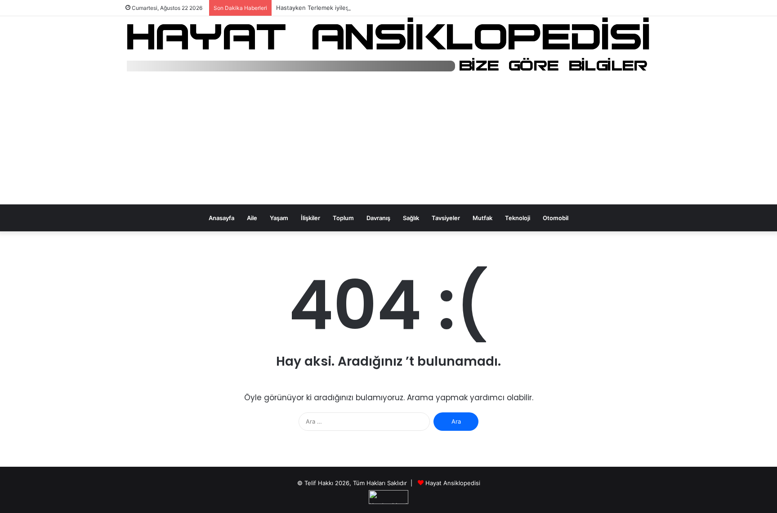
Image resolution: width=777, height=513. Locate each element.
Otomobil (555, 217)
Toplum (343, 217)
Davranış (378, 217)
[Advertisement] (388, 141)
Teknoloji (517, 217)
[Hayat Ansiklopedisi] (389, 45)
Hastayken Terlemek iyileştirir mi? (323, 7)
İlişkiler (310, 217)
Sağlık (411, 217)
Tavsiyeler (446, 217)
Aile (252, 217)
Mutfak (482, 217)
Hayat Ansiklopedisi (452, 482)
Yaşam (279, 217)
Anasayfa (221, 217)
